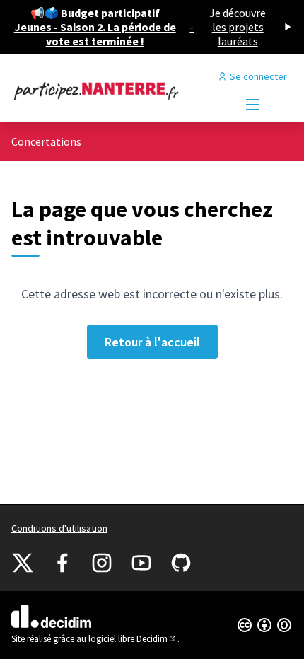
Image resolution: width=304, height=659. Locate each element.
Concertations (46, 141)
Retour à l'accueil (152, 342)
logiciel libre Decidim (132, 639)
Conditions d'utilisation (59, 528)
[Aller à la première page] (115, 90)
